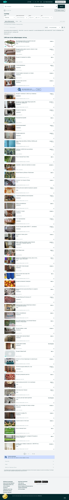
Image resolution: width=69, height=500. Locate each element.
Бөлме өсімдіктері (48, 30)
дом (19, 457)
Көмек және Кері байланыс (8, 483)
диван (9, 457)
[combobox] (19, 6)
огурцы (21, 457)
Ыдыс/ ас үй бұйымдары (58, 30)
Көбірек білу (40, 495)
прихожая (23, 457)
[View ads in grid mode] (64, 27)
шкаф (12, 457)
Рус (35, 1)
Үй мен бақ (8, 27)
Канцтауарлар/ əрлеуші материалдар (11, 30)
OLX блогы (5, 487)
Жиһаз (21, 30)
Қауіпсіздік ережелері (22, 481)
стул (26, 457)
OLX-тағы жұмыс (21, 489)
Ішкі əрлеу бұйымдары (39, 30)
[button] (41, 1)
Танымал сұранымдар (22, 487)
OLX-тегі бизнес (6, 486)
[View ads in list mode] (62, 27)
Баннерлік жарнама (7, 492)
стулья (14, 457)
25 (32, 453)
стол (10, 457)
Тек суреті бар (8, 10)
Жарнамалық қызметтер (8, 484)
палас (28, 457)
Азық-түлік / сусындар (29, 30)
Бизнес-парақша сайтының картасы (25, 486)
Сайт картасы (21, 483)
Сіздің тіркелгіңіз (48, 1)
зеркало (17, 457)
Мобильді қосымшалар (8, 481)
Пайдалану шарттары (7, 489)
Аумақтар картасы (22, 484)
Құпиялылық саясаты (7, 490)
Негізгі (5, 27)
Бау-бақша (15, 32)
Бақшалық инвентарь (8, 32)
